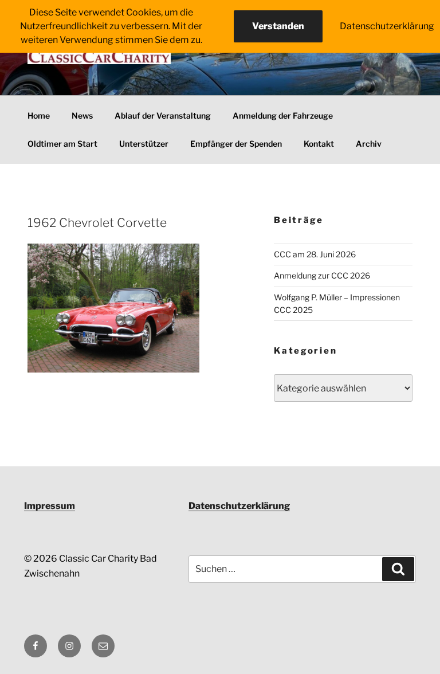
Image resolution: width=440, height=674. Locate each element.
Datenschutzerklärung (239, 505)
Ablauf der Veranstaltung (163, 115)
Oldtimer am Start (62, 143)
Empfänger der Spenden (236, 143)
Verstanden (278, 26)
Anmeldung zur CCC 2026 (322, 275)
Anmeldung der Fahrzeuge (283, 115)
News (82, 115)
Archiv (369, 143)
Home (39, 115)
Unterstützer (143, 143)
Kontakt (319, 143)
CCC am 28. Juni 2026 (315, 254)
